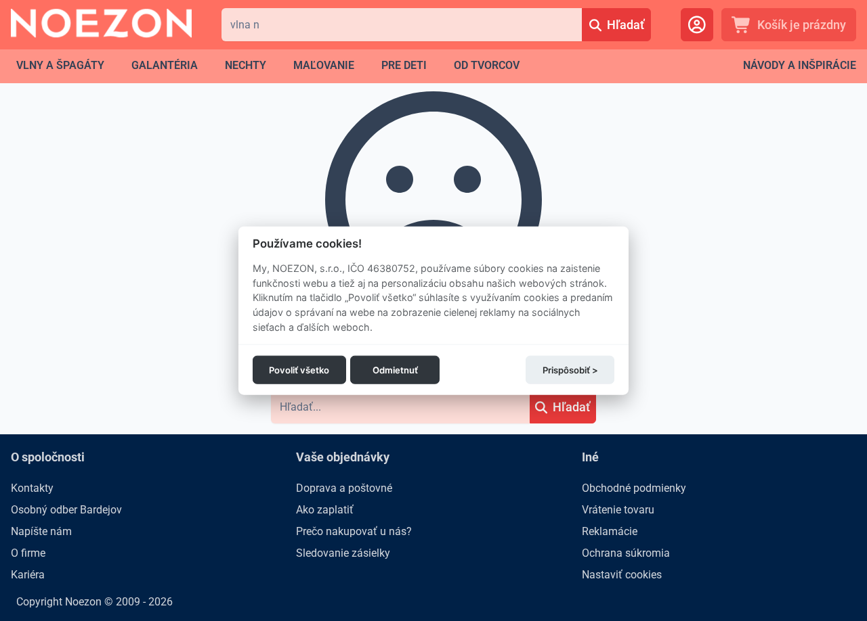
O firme (28, 553)
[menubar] (267, 65)
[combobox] (401, 24)
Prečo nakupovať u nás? (354, 531)
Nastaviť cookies (622, 574)
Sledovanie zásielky (343, 553)
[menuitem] (60, 65)
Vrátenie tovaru (618, 509)
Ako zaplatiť (325, 509)
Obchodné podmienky (634, 488)
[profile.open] (697, 24)
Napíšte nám (41, 531)
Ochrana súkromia (626, 553)
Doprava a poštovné (344, 488)
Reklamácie (609, 531)
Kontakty (32, 488)
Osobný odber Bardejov (66, 509)
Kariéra (28, 574)
